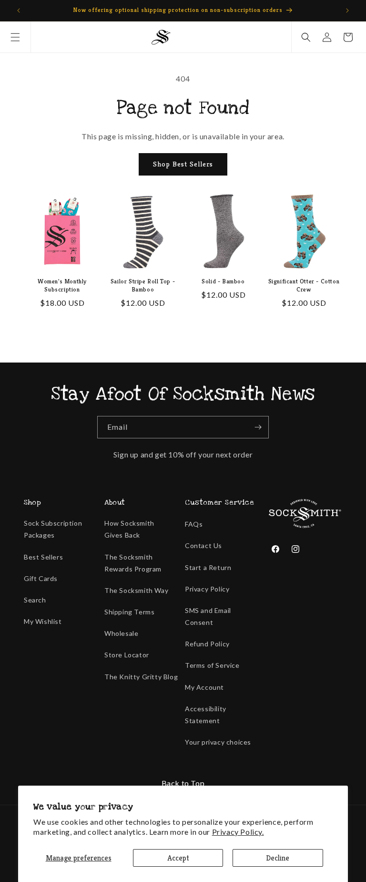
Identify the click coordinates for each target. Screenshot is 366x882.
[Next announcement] (347, 10)
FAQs (194, 524)
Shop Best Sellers (183, 163)
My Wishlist (43, 621)
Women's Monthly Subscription (62, 285)
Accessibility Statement (205, 715)
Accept (178, 858)
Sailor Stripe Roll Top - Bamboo (143, 285)
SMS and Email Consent (208, 616)
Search (35, 600)
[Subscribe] (257, 427)
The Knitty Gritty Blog (141, 677)
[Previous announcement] (18, 10)
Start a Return (208, 567)
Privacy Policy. (238, 831)
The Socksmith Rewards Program (133, 563)
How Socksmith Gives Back (129, 529)
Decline (277, 858)
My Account (204, 687)
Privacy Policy (207, 589)
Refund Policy (207, 644)
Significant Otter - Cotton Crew (304, 285)
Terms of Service (212, 665)
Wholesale (121, 633)
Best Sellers (43, 557)
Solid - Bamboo (223, 281)
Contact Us (203, 545)
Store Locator (126, 655)
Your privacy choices (218, 742)
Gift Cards (41, 578)
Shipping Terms (129, 612)
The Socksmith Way (136, 590)
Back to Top (183, 783)
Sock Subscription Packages (53, 529)
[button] (15, 37)
